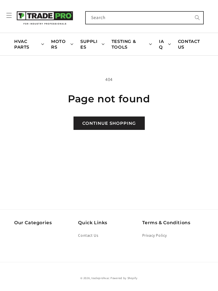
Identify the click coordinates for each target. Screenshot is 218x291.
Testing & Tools (124, 44)
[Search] (197, 17)
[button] (9, 15)
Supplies (89, 44)
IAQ (161, 44)
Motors (58, 44)
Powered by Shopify (124, 278)
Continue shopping (109, 123)
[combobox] (144, 17)
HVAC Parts (21, 44)
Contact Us (189, 44)
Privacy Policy (154, 235)
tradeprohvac (100, 278)
